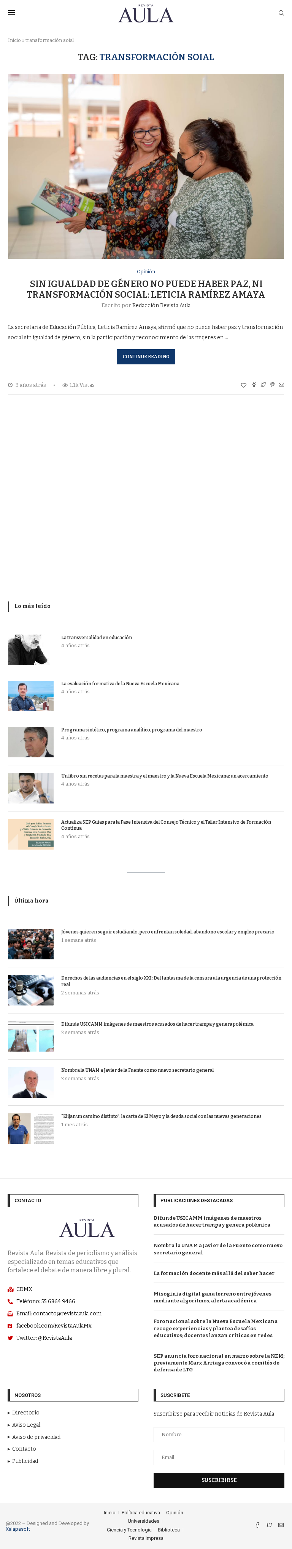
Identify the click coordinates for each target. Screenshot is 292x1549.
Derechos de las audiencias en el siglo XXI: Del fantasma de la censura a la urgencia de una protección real (171, 981)
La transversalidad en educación (96, 637)
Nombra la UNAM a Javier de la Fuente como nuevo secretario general (137, 1070)
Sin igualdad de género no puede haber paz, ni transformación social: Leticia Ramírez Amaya (146, 289)
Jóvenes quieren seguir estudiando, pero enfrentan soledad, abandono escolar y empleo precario (168, 932)
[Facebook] (258, 1526)
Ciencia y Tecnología (129, 1530)
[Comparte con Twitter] (263, 385)
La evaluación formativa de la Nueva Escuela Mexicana (120, 683)
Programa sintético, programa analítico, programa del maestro (131, 730)
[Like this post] (243, 385)
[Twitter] (270, 1526)
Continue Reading (146, 356)
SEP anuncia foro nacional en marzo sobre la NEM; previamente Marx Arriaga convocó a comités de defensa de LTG (219, 1363)
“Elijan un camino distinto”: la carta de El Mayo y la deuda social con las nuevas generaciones (161, 1116)
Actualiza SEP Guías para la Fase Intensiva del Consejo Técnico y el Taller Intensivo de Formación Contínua (166, 825)
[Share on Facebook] (254, 385)
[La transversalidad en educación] (31, 650)
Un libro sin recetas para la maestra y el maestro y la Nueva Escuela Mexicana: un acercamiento (164, 776)
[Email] (281, 1526)
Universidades (143, 1521)
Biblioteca (169, 1530)
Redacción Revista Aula (161, 305)
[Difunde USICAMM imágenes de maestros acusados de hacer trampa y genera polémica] (31, 1036)
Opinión (146, 271)
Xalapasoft (18, 1529)
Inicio (14, 40)
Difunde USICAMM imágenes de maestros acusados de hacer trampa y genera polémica (157, 1024)
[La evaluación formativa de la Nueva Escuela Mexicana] (31, 696)
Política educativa (141, 1512)
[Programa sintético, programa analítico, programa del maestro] (31, 742)
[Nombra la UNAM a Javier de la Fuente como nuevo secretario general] (31, 1082)
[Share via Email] (281, 385)
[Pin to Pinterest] (272, 385)
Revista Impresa (146, 1538)
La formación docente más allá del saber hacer (214, 1273)
